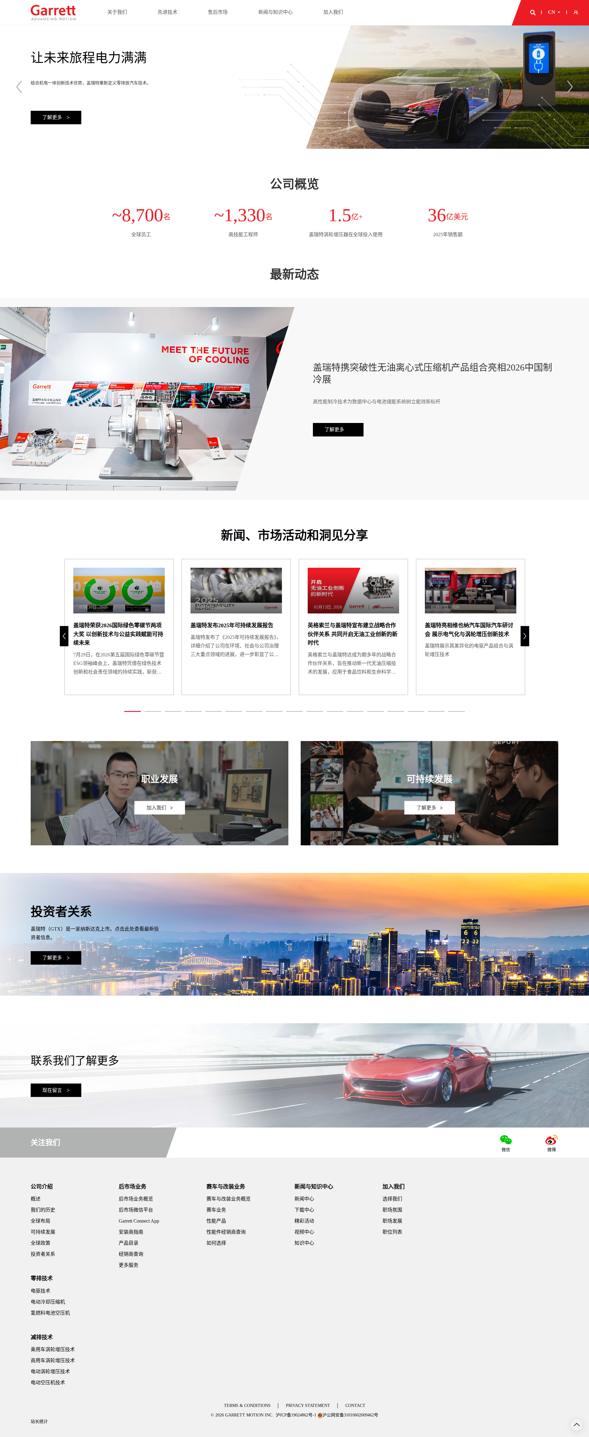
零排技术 (42, 1278)
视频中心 (304, 1232)
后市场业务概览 (136, 1198)
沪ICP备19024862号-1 (296, 1415)
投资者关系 (43, 1254)
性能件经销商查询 (226, 1232)
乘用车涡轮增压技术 (53, 1349)
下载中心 (304, 1209)
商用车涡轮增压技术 (53, 1360)
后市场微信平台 (136, 1209)
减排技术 (42, 1337)
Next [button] (570, 87)
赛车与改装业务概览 (228, 1198)
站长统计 (39, 1421)
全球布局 (40, 1221)
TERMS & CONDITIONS (247, 1405)
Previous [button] (19, 87)
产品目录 (128, 1243)
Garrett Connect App (139, 1221)
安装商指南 (131, 1232)
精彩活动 (304, 1221)
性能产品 (216, 1221)
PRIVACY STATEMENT (308, 1405)
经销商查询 (131, 1254)
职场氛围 (392, 1209)
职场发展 (392, 1221)
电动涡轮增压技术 (50, 1371)
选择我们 (392, 1198)
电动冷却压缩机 (48, 1301)
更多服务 (128, 1265)
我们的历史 (43, 1209)
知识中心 (304, 1243)
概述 (35, 1198)
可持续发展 (43, 1232)
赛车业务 (216, 1209)
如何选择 (216, 1243)
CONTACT (355, 1405)
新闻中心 (304, 1198)
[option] (294, 86)
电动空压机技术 (48, 1382)
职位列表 (392, 1232)
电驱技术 (40, 1290)
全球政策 (40, 1243)
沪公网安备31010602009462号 (350, 1415)
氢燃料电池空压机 (50, 1313)
